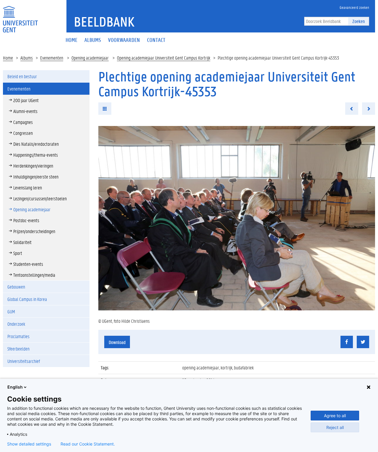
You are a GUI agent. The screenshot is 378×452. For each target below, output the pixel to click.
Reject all (335, 427)
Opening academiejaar (90, 58)
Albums (26, 58)
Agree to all (335, 415)
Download (117, 342)
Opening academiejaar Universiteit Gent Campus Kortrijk (163, 58)
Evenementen (51, 58)
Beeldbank (104, 21)
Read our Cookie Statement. (88, 444)
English (15, 386)
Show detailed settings (29, 444)
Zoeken (358, 21)
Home (8, 58)
